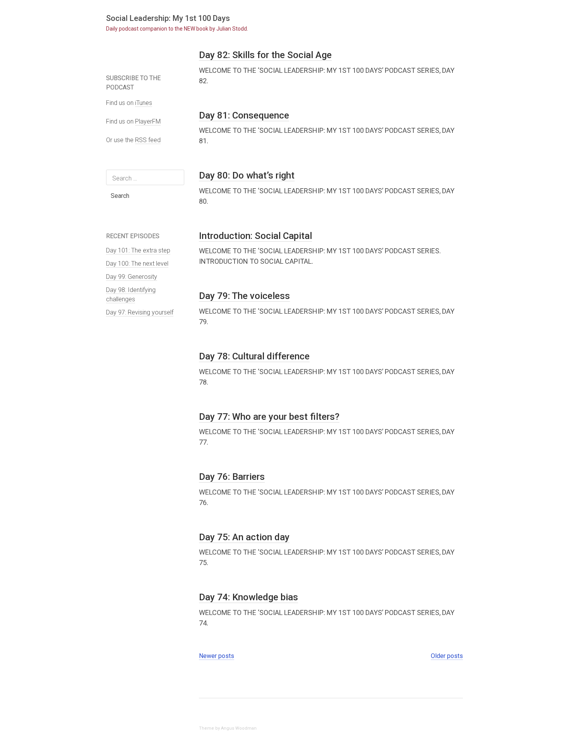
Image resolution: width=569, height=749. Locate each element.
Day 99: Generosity (131, 276)
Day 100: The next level (137, 263)
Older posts (447, 656)
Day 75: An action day (244, 537)
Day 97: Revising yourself (139, 312)
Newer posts (216, 656)
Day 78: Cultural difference (254, 356)
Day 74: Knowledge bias (248, 597)
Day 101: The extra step (138, 250)
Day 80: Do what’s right (247, 175)
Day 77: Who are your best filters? (269, 416)
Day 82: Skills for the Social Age (265, 55)
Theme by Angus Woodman (228, 728)
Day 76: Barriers (232, 476)
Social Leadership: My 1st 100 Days (168, 18)
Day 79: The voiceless (244, 295)
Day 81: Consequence (244, 115)
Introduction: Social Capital (255, 235)
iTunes (143, 103)
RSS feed (148, 140)
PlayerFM (148, 121)
